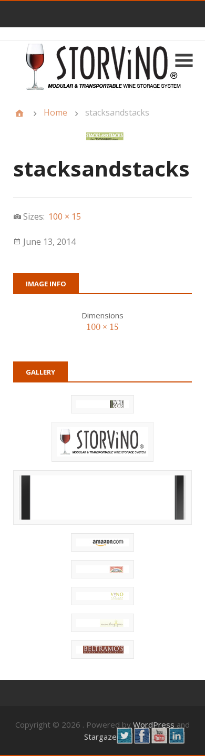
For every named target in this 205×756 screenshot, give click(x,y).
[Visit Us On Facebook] (141, 741)
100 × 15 (102, 327)
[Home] (19, 113)
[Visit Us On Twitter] (124, 741)
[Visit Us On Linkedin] (176, 741)
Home (55, 112)
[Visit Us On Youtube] (159, 741)
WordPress (154, 724)
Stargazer (102, 736)
